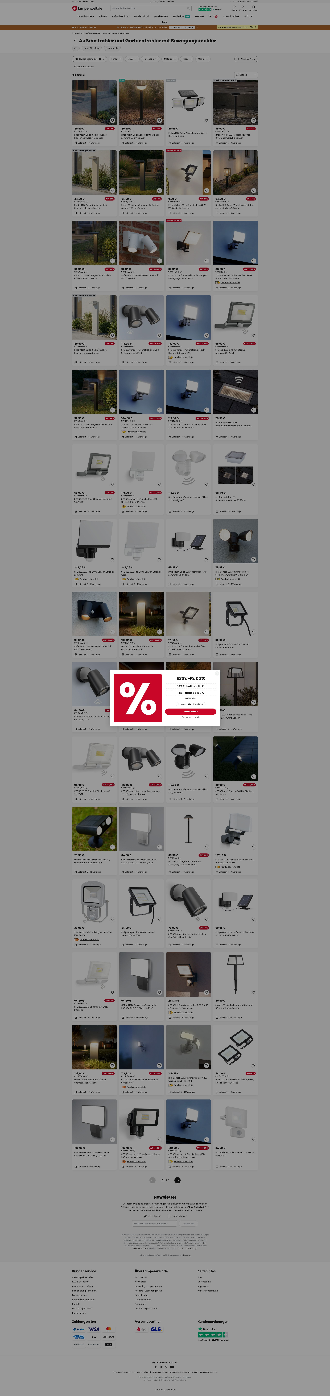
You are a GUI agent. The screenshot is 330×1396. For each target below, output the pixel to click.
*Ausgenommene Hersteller (190, 717)
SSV (191, 704)
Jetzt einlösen (191, 712)
